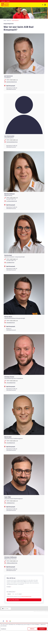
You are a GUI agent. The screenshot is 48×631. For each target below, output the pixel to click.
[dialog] (24, 627)
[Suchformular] (43, 5)
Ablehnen (32, 628)
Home (5, 20)
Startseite (3, 1)
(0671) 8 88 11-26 (14, 197)
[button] (6, 609)
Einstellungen (3, 628)
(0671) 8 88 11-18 (14, 440)
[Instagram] (7, 621)
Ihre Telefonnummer (11, 591)
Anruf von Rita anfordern (13, 599)
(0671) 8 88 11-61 (14, 380)
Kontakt (8, 1)
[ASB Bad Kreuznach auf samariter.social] (10, 621)
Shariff (46, 611)
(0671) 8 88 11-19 (14, 500)
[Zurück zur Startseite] (5, 4)
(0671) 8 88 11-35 (14, 320)
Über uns (9, 20)
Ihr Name (9, 586)
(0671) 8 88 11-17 (14, 259)
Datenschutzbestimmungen (26, 596)
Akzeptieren (42, 628)
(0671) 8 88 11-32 (14, 140)
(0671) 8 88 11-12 (14, 79)
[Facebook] (3, 621)
